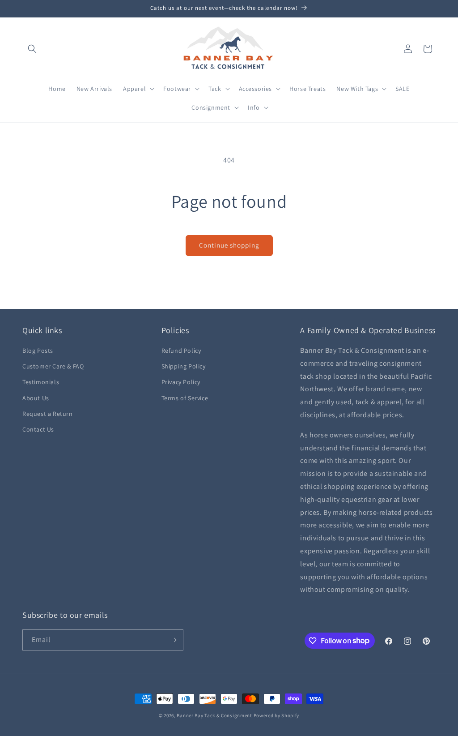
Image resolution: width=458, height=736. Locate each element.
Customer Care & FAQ (53, 366)
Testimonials (40, 382)
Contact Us (38, 429)
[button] (32, 49)
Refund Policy (181, 351)
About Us (35, 398)
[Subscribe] (173, 639)
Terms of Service (184, 398)
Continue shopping (229, 245)
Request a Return (47, 414)
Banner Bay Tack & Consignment (214, 715)
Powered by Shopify (277, 715)
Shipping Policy (183, 366)
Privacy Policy (180, 382)
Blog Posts (37, 351)
